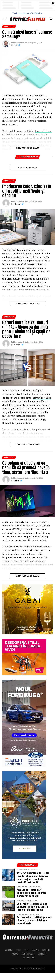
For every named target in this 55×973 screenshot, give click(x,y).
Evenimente (42, 953)
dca (15, 45)
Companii (35, 950)
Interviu (15, 953)
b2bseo (17, 204)
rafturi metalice (42, 397)
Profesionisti (28, 957)
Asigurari (9, 950)
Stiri (26, 950)
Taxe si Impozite (28, 953)
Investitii (46, 950)
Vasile (16, 481)
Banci (19, 950)
